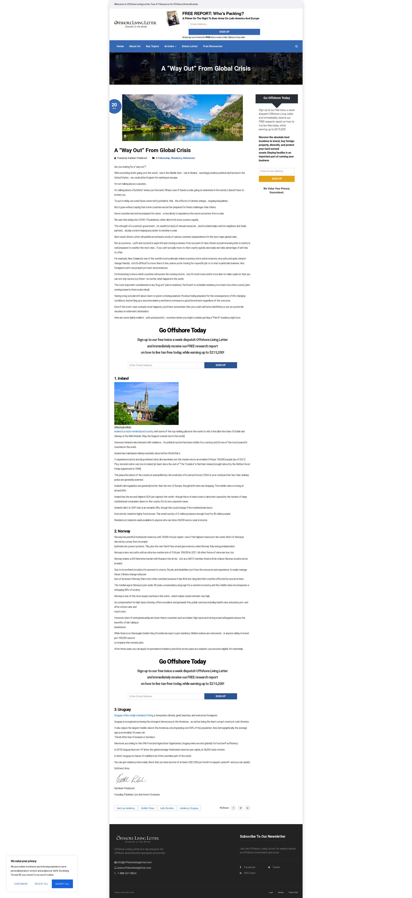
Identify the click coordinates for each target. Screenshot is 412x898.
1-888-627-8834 (126, 873)
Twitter (276, 867)
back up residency (126, 808)
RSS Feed (249, 873)
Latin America (167, 808)
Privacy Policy (293, 892)
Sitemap (281, 892)
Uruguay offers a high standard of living (133, 715)
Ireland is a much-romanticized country (133, 431)
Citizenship (164, 158)
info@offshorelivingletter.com (134, 862)
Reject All (41, 883)
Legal (271, 892)
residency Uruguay (189, 808)
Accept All (62, 883)
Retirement (189, 158)
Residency (176, 158)
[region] (41, 874)
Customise (21, 883)
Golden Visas (147, 808)
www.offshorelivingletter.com (134, 867)
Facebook (249, 867)
